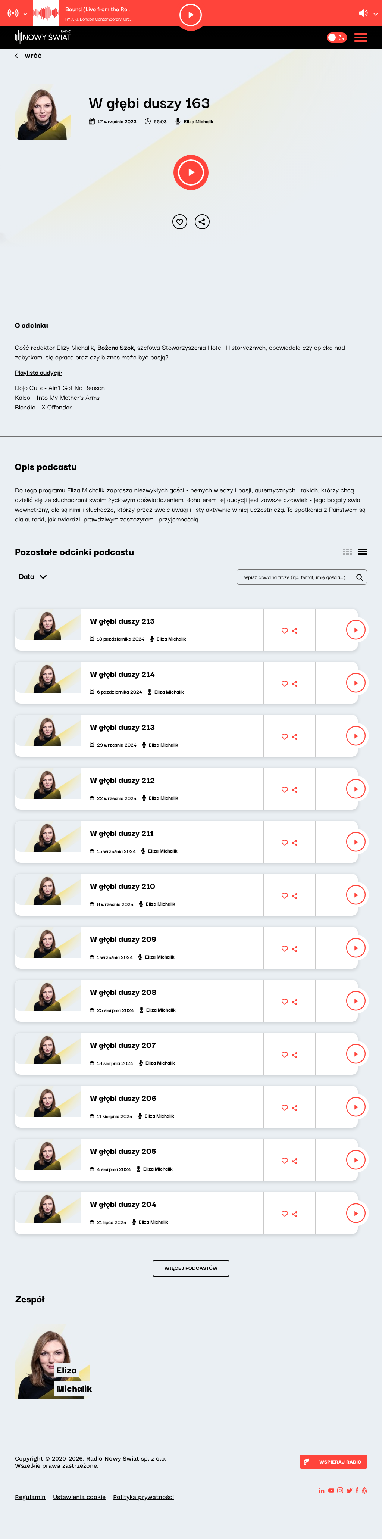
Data (26, 576)
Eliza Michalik (198, 121)
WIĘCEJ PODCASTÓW (191, 1268)
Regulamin (30, 1497)
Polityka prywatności (143, 1497)
